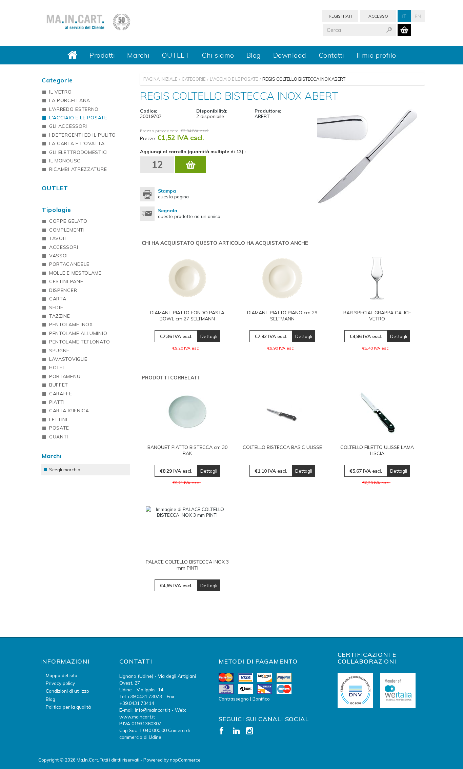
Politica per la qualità (68, 707)
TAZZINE (59, 316)
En (418, 16)
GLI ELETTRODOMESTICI (78, 152)
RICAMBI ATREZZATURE (78, 169)
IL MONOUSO (65, 161)
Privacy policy (60, 683)
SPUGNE (59, 351)
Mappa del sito (61, 675)
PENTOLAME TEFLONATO (79, 342)
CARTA (57, 299)
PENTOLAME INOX (71, 324)
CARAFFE (60, 394)
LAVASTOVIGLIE (68, 359)
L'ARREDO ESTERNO (74, 109)
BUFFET (58, 385)
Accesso (378, 16)
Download (289, 55)
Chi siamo (218, 55)
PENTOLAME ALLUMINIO (78, 333)
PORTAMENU (64, 376)
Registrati (340, 16)
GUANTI (58, 437)
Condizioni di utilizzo (67, 691)
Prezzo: (148, 138)
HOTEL (57, 367)
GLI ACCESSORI (68, 126)
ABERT (262, 116)
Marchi (138, 55)
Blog (253, 55)
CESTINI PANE (66, 281)
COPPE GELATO (68, 221)
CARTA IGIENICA (69, 411)
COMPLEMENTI (67, 230)
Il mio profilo (376, 55)
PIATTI (57, 402)
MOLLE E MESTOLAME (75, 273)
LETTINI (58, 419)
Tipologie (56, 210)
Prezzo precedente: (160, 130)
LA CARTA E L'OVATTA (76, 143)
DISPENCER (63, 290)
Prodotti (102, 55)
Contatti (331, 55)
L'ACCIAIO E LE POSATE (78, 118)
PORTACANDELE (69, 264)
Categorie (57, 80)
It (404, 16)
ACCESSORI (63, 247)
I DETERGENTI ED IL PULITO (82, 135)
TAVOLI (58, 238)
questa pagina (173, 193)
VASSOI (58, 256)
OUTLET (175, 55)
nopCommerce (185, 760)
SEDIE (56, 307)
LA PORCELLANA (69, 100)
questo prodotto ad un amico (189, 213)
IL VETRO (60, 92)
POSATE (59, 428)
